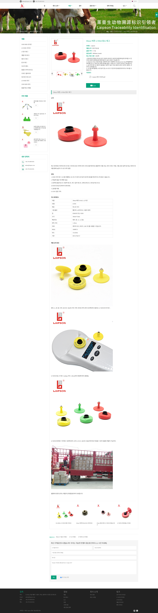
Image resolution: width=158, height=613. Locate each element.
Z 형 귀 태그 (24, 51)
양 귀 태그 (24, 62)
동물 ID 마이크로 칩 (27, 70)
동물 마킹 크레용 (26, 88)
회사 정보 (92, 594)
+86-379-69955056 (39, 1)
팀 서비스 (66, 597)
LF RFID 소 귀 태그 (83, 537)
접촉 (21, 592)
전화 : (21, 599)
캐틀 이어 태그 (25, 55)
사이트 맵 (66, 605)
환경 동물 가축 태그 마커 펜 (40, 102)
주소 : (21, 594)
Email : (21, 597)
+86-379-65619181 (29, 169)
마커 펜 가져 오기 (26, 77)
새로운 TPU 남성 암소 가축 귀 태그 (40, 114)
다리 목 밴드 (24, 66)
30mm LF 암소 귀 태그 (61, 537)
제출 (54, 577)
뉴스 (124, 6)
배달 (65, 594)
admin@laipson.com (27, 1)
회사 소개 (55, 6)
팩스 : (21, 602)
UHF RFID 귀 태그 (26, 44)
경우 (80, 6)
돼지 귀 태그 (24, 59)
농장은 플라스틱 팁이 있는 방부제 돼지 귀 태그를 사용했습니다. (40, 128)
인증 (65, 602)
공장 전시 (92, 6)
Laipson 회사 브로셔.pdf (97, 77)
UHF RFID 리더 (25, 84)
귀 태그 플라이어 (26, 73)
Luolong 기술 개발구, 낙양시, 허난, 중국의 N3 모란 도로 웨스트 (41, 594)
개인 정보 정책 (67, 607)
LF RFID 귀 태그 (118, 31)
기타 (36, 105)
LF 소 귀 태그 (72, 537)
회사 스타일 (93, 597)
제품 (69, 6)
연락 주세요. (110, 6)
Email (93, 85)
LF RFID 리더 (25, 80)
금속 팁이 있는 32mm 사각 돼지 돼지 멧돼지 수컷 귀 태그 (40, 141)
